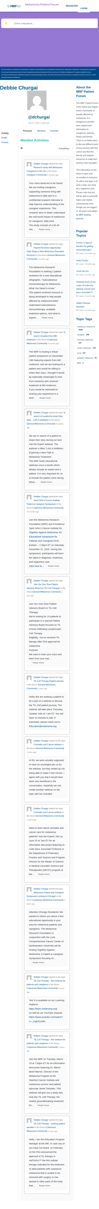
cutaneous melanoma (86, 328)
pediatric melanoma (87, 358)
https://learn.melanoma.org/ (43, 1008)
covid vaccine (82, 271)
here (37, 566)
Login (83, 8)
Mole (80, 363)
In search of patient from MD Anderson (46, 336)
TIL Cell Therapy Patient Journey (49, 681)
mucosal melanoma (85, 341)
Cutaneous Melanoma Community (48, 508)
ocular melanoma (86, 348)
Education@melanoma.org (42, 726)
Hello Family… (83, 260)
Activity (5, 133)
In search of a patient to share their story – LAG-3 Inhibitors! (46, 416)
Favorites (54, 131)
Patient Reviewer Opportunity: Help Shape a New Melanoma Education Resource (45, 251)
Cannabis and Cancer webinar (48, 744)
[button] (72, 6)
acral (81, 353)
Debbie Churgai (41, 164)
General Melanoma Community (41, 424)
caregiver (83, 335)
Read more (44, 229)
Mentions (41, 131)
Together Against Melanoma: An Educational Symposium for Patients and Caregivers (45, 536)
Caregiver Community (37, 175)
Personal (27, 131)
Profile (4, 138)
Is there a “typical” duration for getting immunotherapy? (84, 246)
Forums (4, 142)
